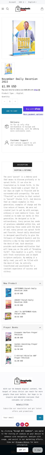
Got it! (22, 450)
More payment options (33, 114)
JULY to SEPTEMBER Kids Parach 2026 (25, 313)
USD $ (21, 2)
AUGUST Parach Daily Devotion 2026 (24, 301)
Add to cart (11, 111)
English (31, 2)
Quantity (5, 96)
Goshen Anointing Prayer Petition (26, 345)
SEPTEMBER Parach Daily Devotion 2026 (25, 289)
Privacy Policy (22, 442)
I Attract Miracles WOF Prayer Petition (25, 357)
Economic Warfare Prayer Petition (26, 334)
